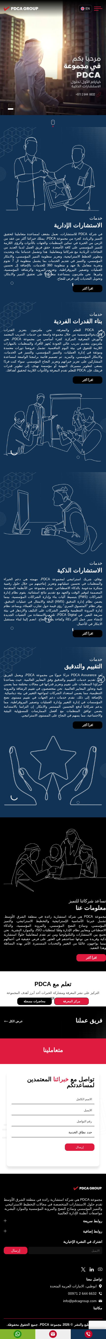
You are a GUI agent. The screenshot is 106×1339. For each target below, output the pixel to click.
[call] (88, 1334)
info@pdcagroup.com (80, 1301)
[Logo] (21, 8)
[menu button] (98, 8)
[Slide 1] (10, 109)
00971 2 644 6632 (82, 1293)
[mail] (53, 1334)
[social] (100, 1269)
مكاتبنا (97, 1308)
